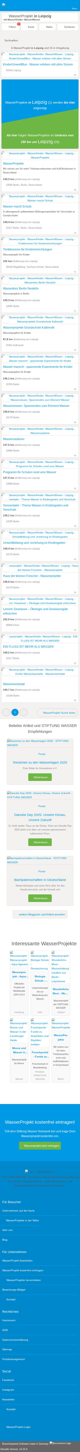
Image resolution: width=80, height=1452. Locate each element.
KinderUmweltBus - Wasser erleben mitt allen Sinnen (38, 64)
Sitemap (7, 1349)
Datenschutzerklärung (15, 1339)
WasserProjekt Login (18, 1426)
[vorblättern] (69, 56)
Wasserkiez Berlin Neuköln (21, 288)
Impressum (8, 1320)
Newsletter (8, 1399)
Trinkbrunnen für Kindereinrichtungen (27, 249)
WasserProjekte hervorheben (23, 1280)
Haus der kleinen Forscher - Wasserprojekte (32, 575)
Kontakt (10, 1299)
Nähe (48, 26)
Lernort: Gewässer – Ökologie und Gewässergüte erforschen (35, 611)
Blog (4, 1239)
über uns (7, 1229)
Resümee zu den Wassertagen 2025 (40, 762)
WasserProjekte (13, 163)
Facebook (8, 1379)
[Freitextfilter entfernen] (63, 5)
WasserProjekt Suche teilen (58, 712)
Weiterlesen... (41, 777)
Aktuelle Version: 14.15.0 (13, 1449)
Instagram (8, 1389)
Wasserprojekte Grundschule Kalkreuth (29, 327)
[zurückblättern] (10, 56)
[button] (6, 712)
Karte (30, 26)
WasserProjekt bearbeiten (17, 1260)
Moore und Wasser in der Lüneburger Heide (19, 1051)
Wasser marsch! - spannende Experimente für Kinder (37, 366)
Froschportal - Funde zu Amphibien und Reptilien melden (40, 1055)
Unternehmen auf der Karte (18, 1210)
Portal (41, 754)
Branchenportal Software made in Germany (24, 1443)
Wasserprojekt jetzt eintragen (41, 1145)
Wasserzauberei (13, 439)
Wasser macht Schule (17, 206)
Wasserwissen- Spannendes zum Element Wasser (36, 405)
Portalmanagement (13, 1359)
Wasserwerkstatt (14, 684)
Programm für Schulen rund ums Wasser (29, 472)
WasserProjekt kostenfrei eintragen (22, 1270)
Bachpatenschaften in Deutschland (40, 880)
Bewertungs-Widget (13, 1289)
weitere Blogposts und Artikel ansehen (41, 914)
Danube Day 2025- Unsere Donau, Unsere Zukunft (40, 817)
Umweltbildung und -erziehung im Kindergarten (34, 542)
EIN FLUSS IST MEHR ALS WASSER (28, 646)
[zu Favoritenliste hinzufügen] (5, 56)
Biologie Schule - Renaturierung (40, 979)
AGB (5, 1330)
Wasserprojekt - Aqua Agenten (19, 975)
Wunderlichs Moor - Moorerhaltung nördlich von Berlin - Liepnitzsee (61, 992)
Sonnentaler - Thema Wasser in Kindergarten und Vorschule (35, 507)
